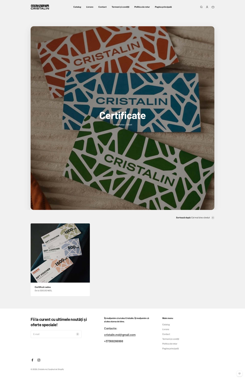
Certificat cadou (43, 287)
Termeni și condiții (120, 7)
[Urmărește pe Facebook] (32, 360)
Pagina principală (163, 7)
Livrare (89, 7)
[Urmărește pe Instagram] (39, 360)
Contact (102, 7)
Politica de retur (142, 7)
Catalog (77, 7)
